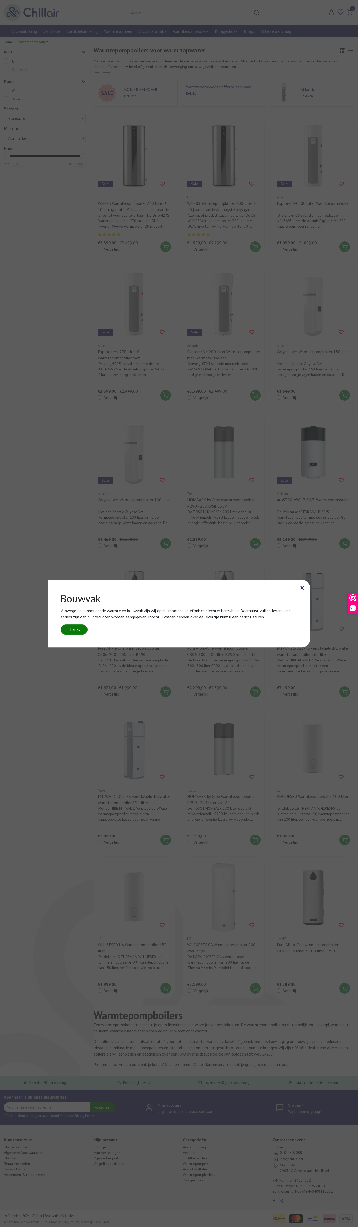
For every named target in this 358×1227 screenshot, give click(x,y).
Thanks (74, 629)
